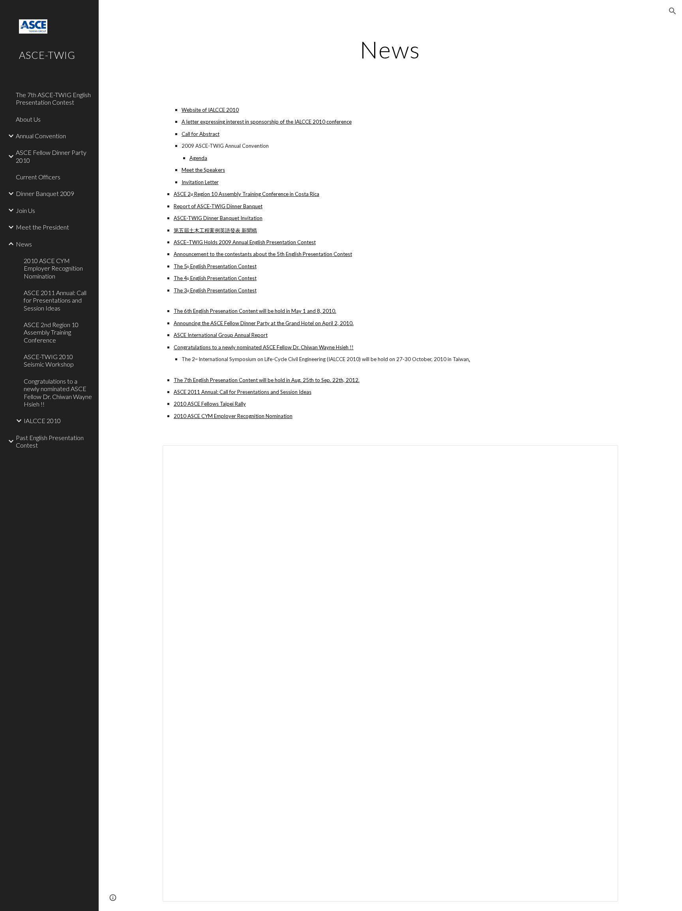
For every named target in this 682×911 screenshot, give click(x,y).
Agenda (198, 158)
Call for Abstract (200, 134)
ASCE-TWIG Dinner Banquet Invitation (218, 218)
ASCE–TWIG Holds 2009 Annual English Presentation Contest (245, 242)
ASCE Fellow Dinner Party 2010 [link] (51, 156)
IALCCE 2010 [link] (42, 420)
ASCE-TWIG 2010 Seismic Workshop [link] (49, 360)
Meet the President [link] (42, 227)
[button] (672, 11)
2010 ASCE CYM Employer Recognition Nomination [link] (53, 268)
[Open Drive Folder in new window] (603, 455)
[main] (390, 49)
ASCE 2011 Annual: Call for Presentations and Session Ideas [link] (55, 300)
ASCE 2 (182, 194)
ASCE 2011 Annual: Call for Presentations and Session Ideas (242, 392)
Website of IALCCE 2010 (210, 110)
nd (192, 193)
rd (188, 290)
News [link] (24, 244)
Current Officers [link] (38, 177)
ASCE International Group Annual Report (221, 335)
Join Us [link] (25, 210)
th (188, 266)
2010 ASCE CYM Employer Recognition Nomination (233, 416)
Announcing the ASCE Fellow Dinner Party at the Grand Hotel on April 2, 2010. (264, 323)
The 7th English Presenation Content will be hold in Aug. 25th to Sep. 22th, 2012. (267, 380)
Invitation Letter (200, 182)
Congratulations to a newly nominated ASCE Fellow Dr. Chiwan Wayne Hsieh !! (264, 347)
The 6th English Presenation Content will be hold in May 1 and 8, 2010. (255, 311)
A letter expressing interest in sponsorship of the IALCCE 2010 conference (267, 122)
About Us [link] (28, 119)
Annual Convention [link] (41, 135)
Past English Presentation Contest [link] (50, 441)
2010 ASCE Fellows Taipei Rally (210, 404)
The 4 (180, 278)
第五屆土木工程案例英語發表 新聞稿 (215, 230)
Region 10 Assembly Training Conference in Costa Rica (256, 194)
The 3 (180, 290)
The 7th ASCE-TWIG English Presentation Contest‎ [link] (53, 98)
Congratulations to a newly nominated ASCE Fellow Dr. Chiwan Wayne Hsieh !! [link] (58, 392)
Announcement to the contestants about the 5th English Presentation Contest (263, 254)
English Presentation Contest (223, 266)
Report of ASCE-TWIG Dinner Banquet (218, 206)
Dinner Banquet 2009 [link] (45, 193)
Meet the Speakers (203, 170)
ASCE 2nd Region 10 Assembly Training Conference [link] (51, 332)
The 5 (180, 266)
